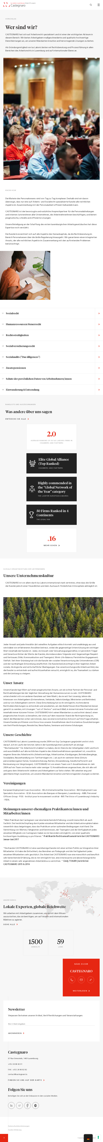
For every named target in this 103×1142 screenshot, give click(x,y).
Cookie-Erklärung (14, 1130)
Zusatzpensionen (16, 367)
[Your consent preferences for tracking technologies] (98, 1137)
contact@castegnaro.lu (17, 1074)
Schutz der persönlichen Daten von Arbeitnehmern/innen (39, 378)
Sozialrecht (12, 313)
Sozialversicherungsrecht (20, 345)
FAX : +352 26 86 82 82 (17, 1070)
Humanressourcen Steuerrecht (23, 324)
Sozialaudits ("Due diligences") (23, 356)
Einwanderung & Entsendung (22, 389)
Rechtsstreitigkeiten (17, 335)
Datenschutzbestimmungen (19, 1126)
